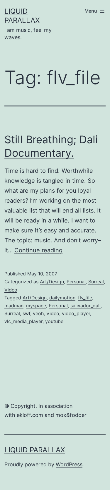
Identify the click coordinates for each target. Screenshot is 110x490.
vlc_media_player (23, 321)
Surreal (96, 281)
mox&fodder (71, 415)
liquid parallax (34, 450)
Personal (76, 281)
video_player (76, 313)
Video (10, 290)
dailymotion (62, 298)
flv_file (85, 298)
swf (26, 313)
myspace (36, 305)
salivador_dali (85, 305)
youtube (54, 321)
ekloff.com (30, 415)
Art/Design (52, 281)
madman (13, 305)
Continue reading (38, 250)
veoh (38, 313)
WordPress (69, 464)
